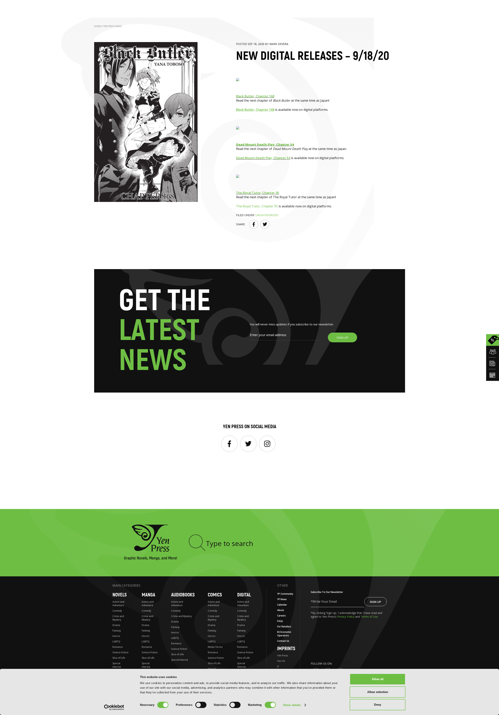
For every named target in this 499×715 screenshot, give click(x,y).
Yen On (281, 661)
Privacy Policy (346, 616)
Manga (148, 595)
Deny (377, 704)
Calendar (282, 604)
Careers (281, 615)
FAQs (280, 621)
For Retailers (284, 626)
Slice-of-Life (118, 658)
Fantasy (116, 630)
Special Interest (116, 665)
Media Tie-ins (215, 647)
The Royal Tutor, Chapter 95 (257, 193)
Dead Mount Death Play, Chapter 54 (263, 158)
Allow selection (377, 692)
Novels (119, 595)
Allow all (377, 679)
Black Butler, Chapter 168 (255, 96)
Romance (117, 647)
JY (278, 666)
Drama (116, 625)
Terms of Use (369, 616)
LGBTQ (116, 641)
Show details (292, 705)
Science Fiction (120, 652)
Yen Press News (112, 26)
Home (97, 26)
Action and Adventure (118, 603)
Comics (215, 595)
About (280, 610)
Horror (116, 636)
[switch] (200, 705)
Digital (244, 595)
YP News (282, 599)
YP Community (285, 593)
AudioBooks (183, 595)
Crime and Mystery (118, 618)
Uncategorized (266, 215)
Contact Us (283, 641)
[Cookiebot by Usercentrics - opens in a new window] (114, 707)
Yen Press (282, 655)
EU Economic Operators (284, 633)
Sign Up (375, 602)
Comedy (117, 610)
